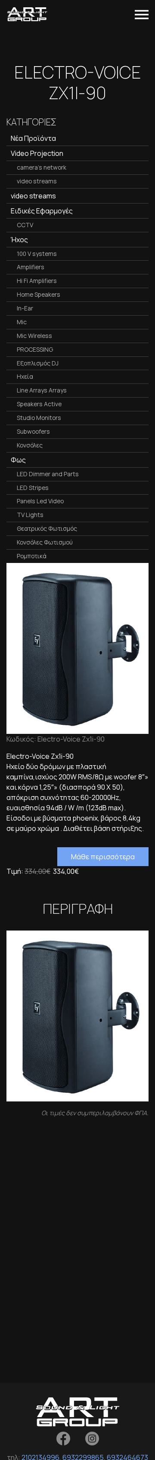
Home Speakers (38, 294)
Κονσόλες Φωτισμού (45, 542)
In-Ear (25, 308)
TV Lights (30, 515)
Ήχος (19, 239)
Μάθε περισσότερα (103, 856)
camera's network (41, 167)
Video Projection (37, 153)
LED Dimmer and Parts (48, 474)
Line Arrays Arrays (42, 390)
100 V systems (37, 253)
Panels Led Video (40, 501)
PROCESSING (35, 349)
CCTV (25, 225)
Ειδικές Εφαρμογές (42, 211)
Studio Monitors (39, 418)
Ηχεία (25, 376)
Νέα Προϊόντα (33, 138)
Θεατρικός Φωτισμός (47, 528)
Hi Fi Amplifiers (37, 281)
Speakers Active (39, 404)
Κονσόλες (30, 445)
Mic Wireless (34, 336)
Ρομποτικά (31, 556)
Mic (22, 322)
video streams (37, 181)
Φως (18, 460)
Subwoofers (33, 431)
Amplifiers (30, 267)
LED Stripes (33, 488)
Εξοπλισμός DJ (38, 363)
